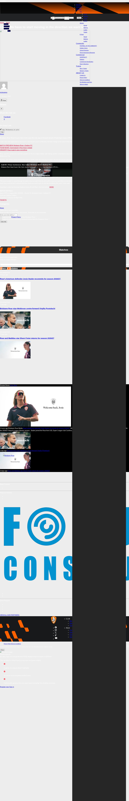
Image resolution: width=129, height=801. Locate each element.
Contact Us (82, 75)
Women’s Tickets (84, 70)
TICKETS (3, 200)
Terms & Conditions (85, 80)
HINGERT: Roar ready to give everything (13, 150)
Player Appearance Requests (87, 52)
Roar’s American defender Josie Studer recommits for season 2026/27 (30, 279)
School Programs (84, 50)
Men (81, 11)
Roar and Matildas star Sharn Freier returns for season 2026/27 (27, 338)
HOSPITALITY (83, 57)
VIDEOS (7, 26)
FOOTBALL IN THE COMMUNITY (88, 46)
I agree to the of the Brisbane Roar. (19, 217)
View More (13, 385)
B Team (82, 34)
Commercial (80, 55)
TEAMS (78, 9)
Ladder (85, 18)
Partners (82, 59)
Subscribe (3, 221)
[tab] (64, 257)
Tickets (85, 21)
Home (2, 23)
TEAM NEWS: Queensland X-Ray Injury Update (16, 148)
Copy (2, 132)
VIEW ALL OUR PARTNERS (9, 615)
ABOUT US (80, 73)
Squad (85, 14)
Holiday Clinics (84, 48)
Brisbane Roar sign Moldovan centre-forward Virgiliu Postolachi (27, 309)
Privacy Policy (83, 77)
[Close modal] (1, 109)
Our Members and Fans (86, 82)
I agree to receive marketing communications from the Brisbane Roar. (25, 219)
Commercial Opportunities (86, 61)
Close (2, 650)
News (8, 23)
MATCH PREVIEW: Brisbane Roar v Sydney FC (16, 145)
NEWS (6, 24)
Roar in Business (84, 64)
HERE (51, 187)
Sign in (11, 687)
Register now (4, 687)
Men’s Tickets (83, 68)
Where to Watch (84, 84)
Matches (86, 16)
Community (80, 43)
